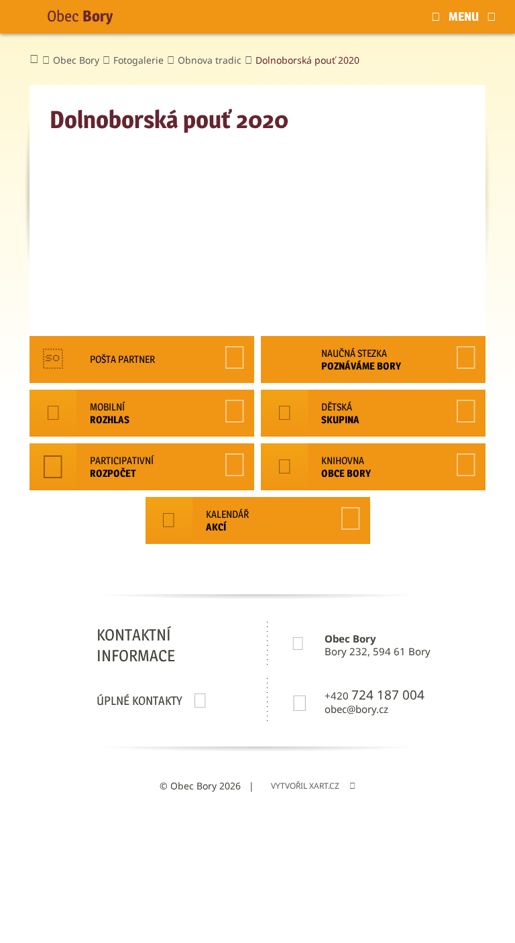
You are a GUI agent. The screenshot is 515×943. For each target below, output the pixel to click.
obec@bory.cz (356, 709)
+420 (374, 695)
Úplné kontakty (139, 701)
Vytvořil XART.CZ (305, 785)
